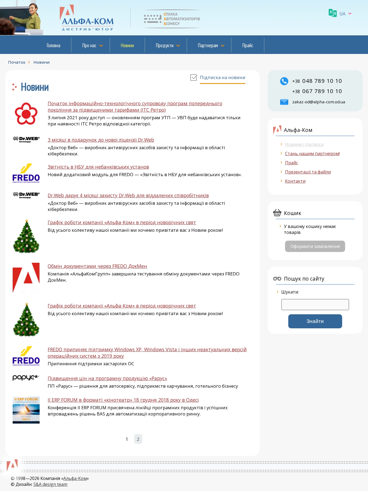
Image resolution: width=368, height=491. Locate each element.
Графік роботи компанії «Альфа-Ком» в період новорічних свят (122, 222)
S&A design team (50, 484)
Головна (53, 45)
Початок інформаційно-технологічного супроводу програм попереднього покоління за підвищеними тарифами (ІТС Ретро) (135, 106)
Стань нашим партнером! (312, 153)
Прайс (247, 45)
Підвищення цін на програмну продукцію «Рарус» (107, 378)
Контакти (295, 181)
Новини (127, 45)
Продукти (164, 45)
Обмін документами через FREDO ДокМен (97, 266)
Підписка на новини (222, 77)
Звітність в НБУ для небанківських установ (98, 166)
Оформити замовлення (315, 246)
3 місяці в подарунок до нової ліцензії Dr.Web (101, 140)
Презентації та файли (308, 172)
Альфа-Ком (75, 478)
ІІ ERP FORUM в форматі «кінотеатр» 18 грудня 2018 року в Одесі (123, 400)
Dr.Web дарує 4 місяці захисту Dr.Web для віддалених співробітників (128, 195)
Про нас (89, 45)
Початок (16, 62)
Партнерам (208, 45)
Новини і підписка (304, 144)
